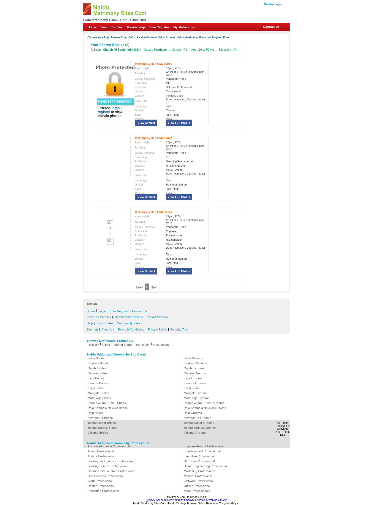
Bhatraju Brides (98, 363)
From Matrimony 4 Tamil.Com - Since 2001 (114, 20)
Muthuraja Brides (99, 398)
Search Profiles (111, 27)
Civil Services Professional (105, 476)
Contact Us (271, 26)
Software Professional (198, 481)
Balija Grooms (193, 358)
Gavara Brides (97, 373)
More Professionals (197, 491)
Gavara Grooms (195, 373)
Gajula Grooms (194, 368)
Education (143, 344)
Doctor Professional (101, 486)
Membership (136, 27)
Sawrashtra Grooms (197, 417)
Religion (93, 344)
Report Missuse (157, 317)
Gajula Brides (97, 368)
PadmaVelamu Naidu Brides (107, 403)
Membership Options (128, 317)
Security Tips (179, 329)
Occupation (161, 344)
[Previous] (110, 226)
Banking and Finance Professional (111, 461)
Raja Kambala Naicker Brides (108, 408)
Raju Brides (95, 413)
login (116, 108)
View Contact (146, 123)
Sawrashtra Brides (100, 417)
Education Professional (103, 491)
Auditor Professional (101, 456)
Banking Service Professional (107, 466)
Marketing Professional (199, 471)
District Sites (104, 323)
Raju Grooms (193, 413)
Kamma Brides (98, 383)
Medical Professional (198, 476)
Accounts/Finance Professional (109, 446)
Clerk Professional (100, 481)
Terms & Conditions (131, 329)
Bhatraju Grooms (195, 363)
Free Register (159, 27)
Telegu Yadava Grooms (200, 427)
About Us (107, 329)
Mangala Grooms (195, 393)
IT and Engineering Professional (206, 466)
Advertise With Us (99, 317)
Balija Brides (96, 358)
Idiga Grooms (193, 378)
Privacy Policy (157, 329)
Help (90, 323)
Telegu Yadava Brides (102, 427)
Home (92, 27)
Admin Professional (101, 451)
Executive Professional (199, 456)
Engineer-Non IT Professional (204, 446)
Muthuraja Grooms (196, 398)
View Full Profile (179, 123)
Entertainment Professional (202, 451)
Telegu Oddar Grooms (199, 422)
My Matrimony (183, 27)
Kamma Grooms (195, 383)
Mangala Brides (98, 393)
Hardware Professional (199, 461)
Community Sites (128, 323)
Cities (106, 344)
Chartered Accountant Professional (111, 471)
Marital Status (123, 344)
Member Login (272, 4)
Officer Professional (197, 486)
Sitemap (92, 329)
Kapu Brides (96, 388)
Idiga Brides (96, 378)
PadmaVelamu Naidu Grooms (204, 403)
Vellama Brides (98, 432)
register (104, 112)
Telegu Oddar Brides (102, 422)
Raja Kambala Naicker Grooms (205, 408)
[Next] (110, 243)
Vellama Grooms (195, 432)
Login (102, 311)
